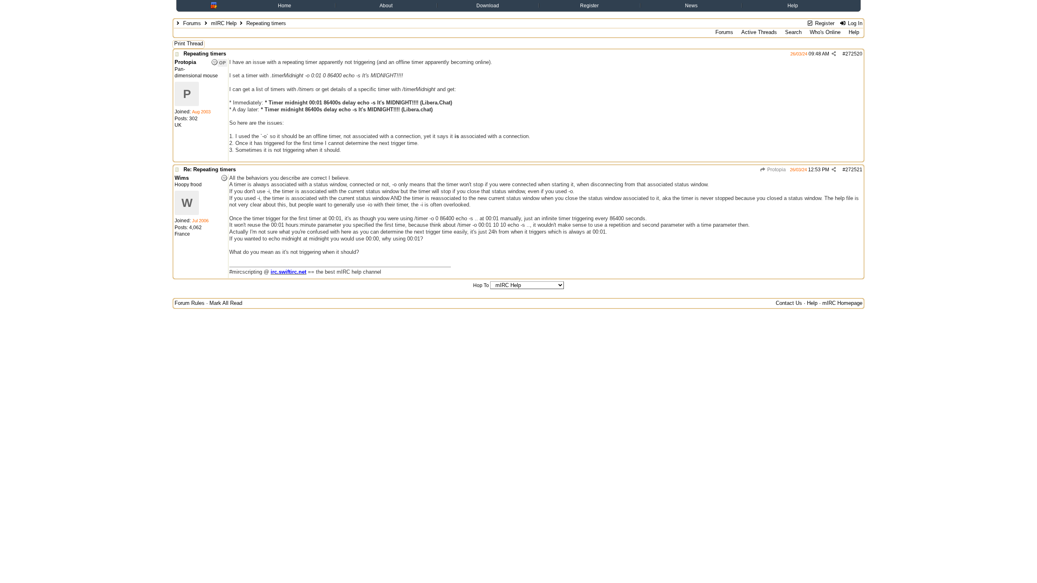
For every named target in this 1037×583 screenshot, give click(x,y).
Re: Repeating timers (210, 169)
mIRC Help (224, 23)
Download (487, 6)
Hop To (481, 285)
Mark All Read (225, 303)
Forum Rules (190, 303)
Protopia (776, 169)
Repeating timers (205, 54)
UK (178, 125)
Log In (854, 23)
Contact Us (789, 303)
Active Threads (759, 32)
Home (284, 6)
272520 (853, 54)
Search (793, 32)
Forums (192, 23)
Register (589, 6)
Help (792, 6)
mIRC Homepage (842, 303)
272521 (853, 169)
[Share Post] (834, 53)
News (691, 6)
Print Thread (188, 43)
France (182, 234)
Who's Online (825, 32)
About (386, 6)
